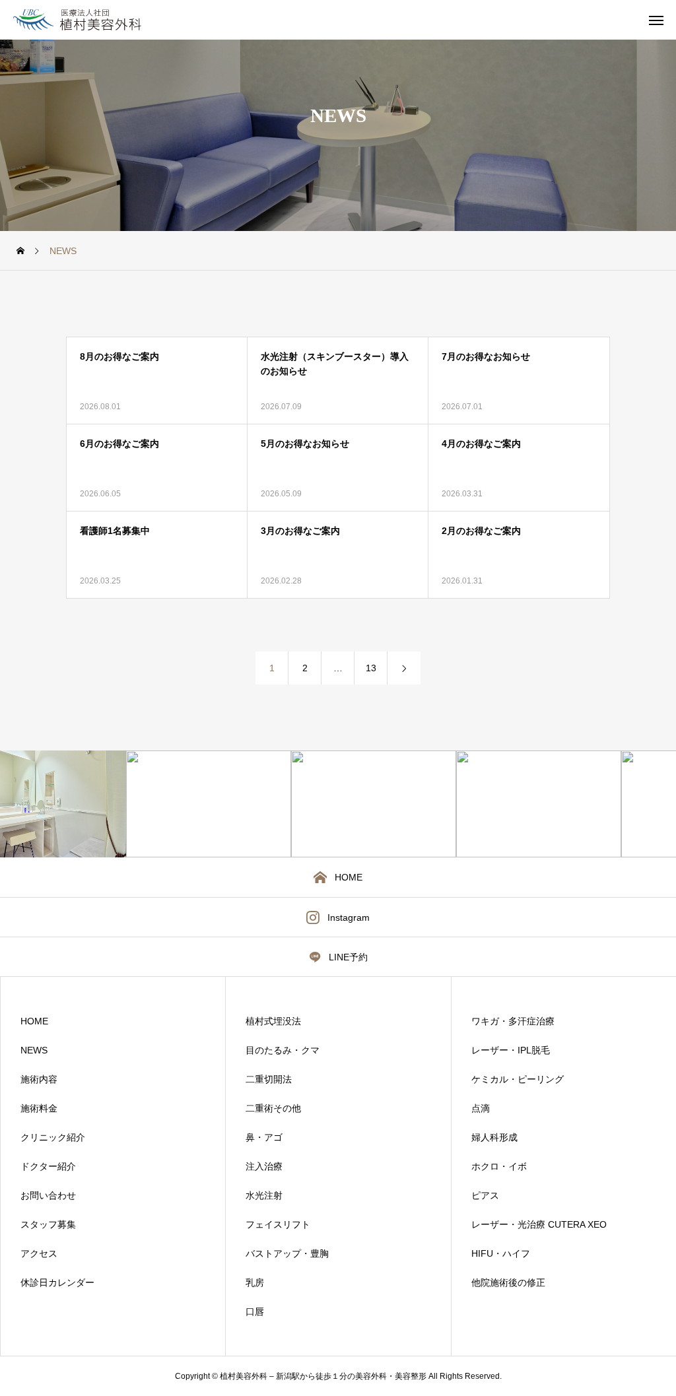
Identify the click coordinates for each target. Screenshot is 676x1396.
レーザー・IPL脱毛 (510, 1050)
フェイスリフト (278, 1224)
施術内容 (38, 1079)
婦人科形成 (494, 1137)
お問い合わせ (48, 1195)
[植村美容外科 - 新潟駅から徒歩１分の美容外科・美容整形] (93, 20)
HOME (34, 1021)
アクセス (38, 1253)
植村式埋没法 (273, 1021)
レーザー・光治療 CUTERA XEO (539, 1224)
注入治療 (264, 1166)
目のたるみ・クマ (283, 1050)
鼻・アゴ (264, 1137)
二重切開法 (269, 1079)
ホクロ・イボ (499, 1166)
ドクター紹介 (48, 1166)
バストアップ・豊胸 (287, 1253)
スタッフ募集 (48, 1224)
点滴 (480, 1108)
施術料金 (38, 1108)
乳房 (255, 1282)
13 (371, 668)
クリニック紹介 (52, 1137)
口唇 (255, 1311)
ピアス (485, 1195)
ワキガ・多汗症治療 (513, 1021)
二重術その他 (273, 1108)
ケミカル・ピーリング (517, 1079)
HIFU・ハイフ (500, 1253)
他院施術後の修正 (508, 1282)
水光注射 (264, 1195)
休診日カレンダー (57, 1282)
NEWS (34, 1050)
